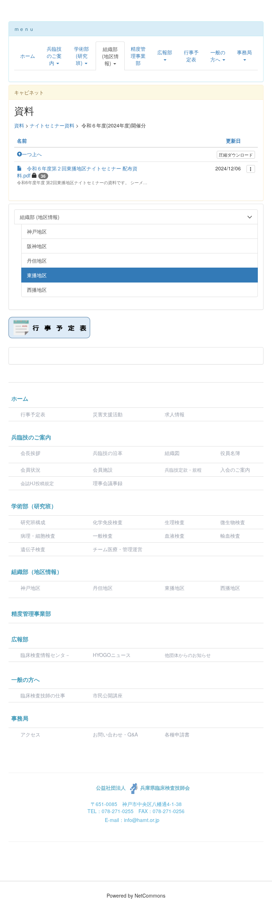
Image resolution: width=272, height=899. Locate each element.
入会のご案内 (235, 469)
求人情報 (175, 414)
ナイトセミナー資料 (52, 125)
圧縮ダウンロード (236, 155)
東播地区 (175, 587)
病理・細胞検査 (38, 535)
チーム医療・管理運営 (117, 549)
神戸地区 (30, 587)
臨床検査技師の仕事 (44, 695)
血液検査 (175, 535)
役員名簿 (230, 452)
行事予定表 (33, 414)
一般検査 (103, 535)
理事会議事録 (108, 483)
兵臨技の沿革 (108, 452)
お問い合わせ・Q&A (115, 734)
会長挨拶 (30, 452)
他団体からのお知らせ (188, 655)
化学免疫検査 (108, 522)
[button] (54, 56)
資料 (19, 125)
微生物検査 (232, 522)
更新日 (233, 140)
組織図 (172, 452)
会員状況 (30, 469)
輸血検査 (230, 535)
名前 (22, 140)
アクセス (30, 734)
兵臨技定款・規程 (183, 470)
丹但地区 (103, 587)
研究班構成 (33, 522)
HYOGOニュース (112, 654)
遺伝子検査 (33, 549)
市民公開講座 (108, 695)
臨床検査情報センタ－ (45, 654)
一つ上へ (32, 154)
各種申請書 (177, 734)
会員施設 (103, 469)
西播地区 (230, 587)
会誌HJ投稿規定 (37, 483)
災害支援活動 (108, 414)
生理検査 (175, 522)
